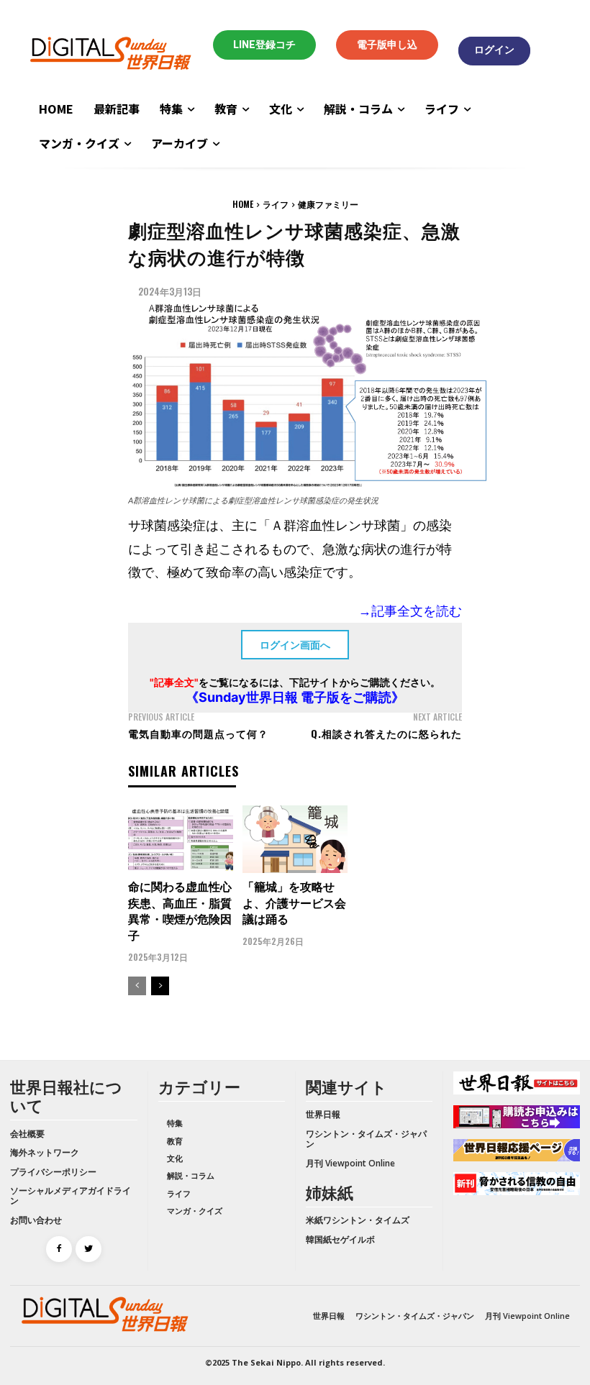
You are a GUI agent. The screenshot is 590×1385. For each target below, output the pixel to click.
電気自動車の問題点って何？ (198, 733)
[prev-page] (137, 986)
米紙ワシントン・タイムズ (357, 1220)
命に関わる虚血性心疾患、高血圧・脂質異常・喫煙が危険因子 (180, 910)
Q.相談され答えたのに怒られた (386, 733)
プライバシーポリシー (53, 1172)
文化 (175, 1158)
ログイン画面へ (295, 645)
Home (242, 204)
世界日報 (323, 1114)
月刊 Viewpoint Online (350, 1163)
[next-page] (160, 986)
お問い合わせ (36, 1220)
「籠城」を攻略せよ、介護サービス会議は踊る (294, 902)
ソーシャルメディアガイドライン (70, 1195)
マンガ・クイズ (194, 1210)
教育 (175, 1140)
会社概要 (27, 1134)
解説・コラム (190, 1175)
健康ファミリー (328, 204)
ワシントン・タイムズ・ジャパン (366, 1139)
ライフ (276, 204)
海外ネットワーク (44, 1152)
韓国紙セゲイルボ (340, 1239)
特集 (175, 1122)
